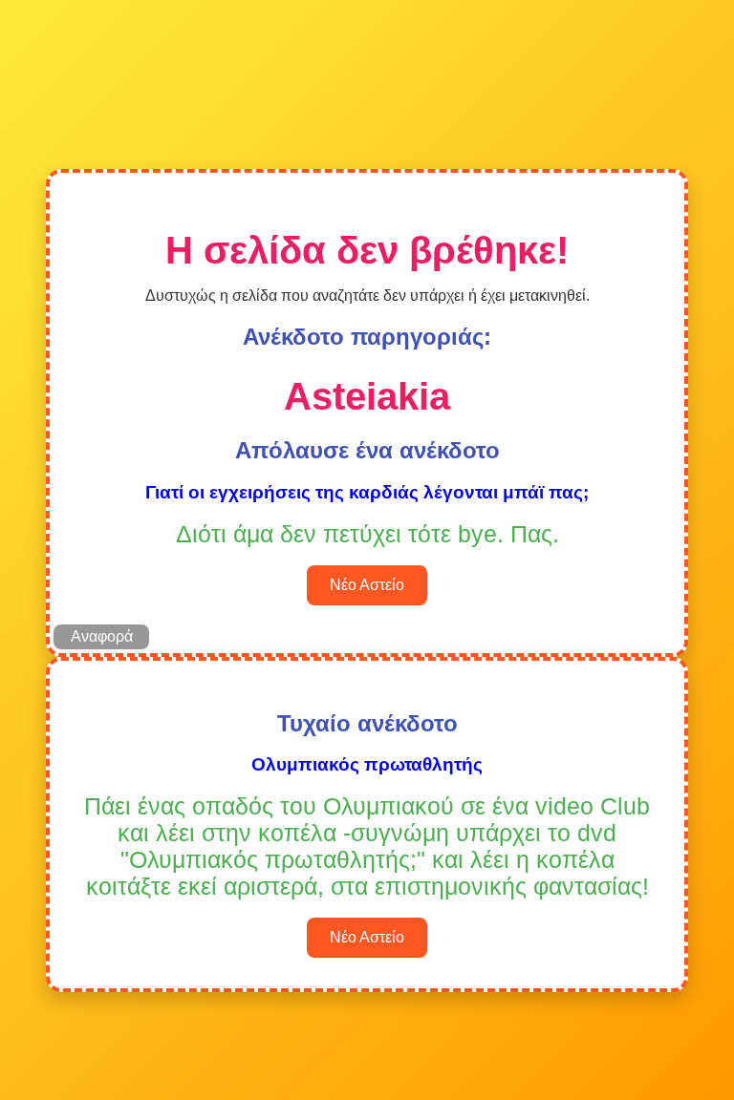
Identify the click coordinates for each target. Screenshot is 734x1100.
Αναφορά (102, 636)
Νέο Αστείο (367, 585)
